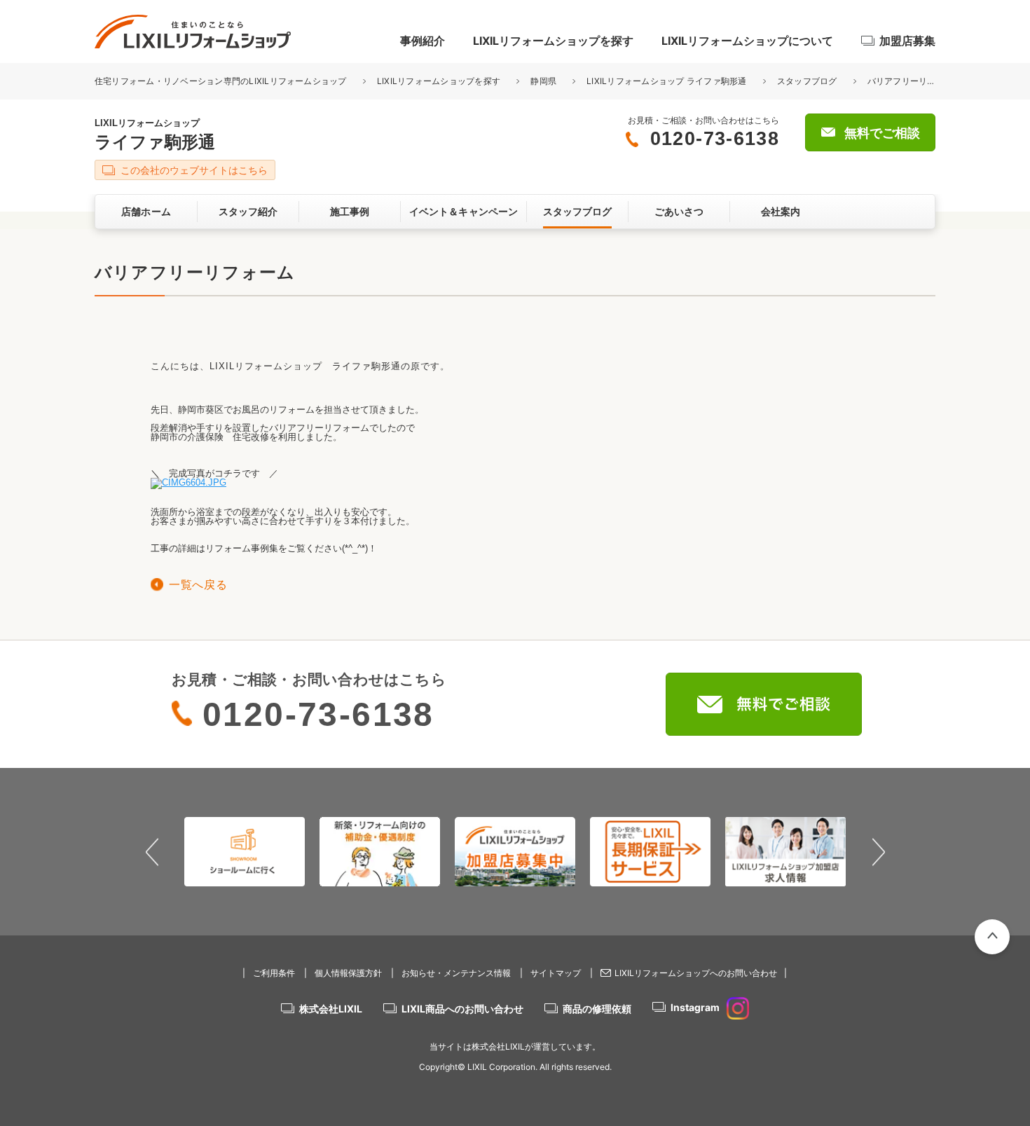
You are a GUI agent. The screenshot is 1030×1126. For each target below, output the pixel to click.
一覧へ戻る (198, 585)
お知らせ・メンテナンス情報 (456, 973)
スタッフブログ (807, 81)
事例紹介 (422, 41)
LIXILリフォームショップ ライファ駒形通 (666, 81)
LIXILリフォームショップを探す (553, 41)
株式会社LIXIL (330, 1009)
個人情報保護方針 (348, 973)
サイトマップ (555, 973)
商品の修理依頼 (597, 1009)
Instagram (695, 1007)
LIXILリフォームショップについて (747, 41)
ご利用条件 (274, 973)
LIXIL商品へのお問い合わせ (462, 1009)
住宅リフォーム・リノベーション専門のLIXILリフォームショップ (222, 81)
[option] (204, 851)
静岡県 (543, 81)
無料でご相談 (882, 133)
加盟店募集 (907, 41)
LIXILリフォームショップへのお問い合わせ (695, 973)
